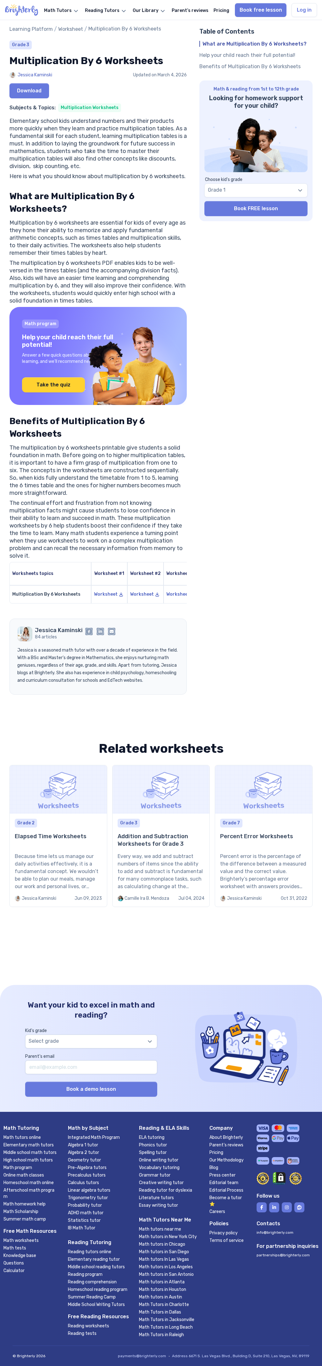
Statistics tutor (84, 1220)
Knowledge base (19, 1255)
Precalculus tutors (87, 1175)
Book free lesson (261, 10)
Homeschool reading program (97, 1289)
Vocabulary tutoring (159, 1167)
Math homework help (24, 1204)
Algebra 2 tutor (83, 1152)
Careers (217, 1211)
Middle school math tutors (30, 1152)
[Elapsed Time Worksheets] (58, 836)
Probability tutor (85, 1205)
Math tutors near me (160, 1229)
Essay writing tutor (158, 1205)
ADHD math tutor (85, 1213)
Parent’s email (39, 1056)
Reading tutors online (89, 1251)
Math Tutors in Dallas (160, 1312)
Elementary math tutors (28, 1145)
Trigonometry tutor (88, 1197)
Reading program (85, 1274)
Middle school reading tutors (96, 1267)
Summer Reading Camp (92, 1297)
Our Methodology (226, 1160)
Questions (13, 1263)
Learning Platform (31, 29)
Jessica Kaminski (35, 75)
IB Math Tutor (81, 1228)
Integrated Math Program (94, 1137)
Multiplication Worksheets (90, 107)
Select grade (44, 1041)
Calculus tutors (83, 1182)
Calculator (14, 1270)
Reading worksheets (88, 1326)
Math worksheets (21, 1240)
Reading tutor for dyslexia (165, 1190)
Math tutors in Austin (160, 1297)
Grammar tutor (154, 1175)
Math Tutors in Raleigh (161, 1334)
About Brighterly (226, 1137)
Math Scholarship (20, 1211)
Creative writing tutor (161, 1182)
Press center (222, 1175)
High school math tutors (28, 1160)
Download (29, 91)
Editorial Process (226, 1190)
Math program (17, 1167)
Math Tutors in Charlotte (164, 1304)
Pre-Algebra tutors (87, 1167)
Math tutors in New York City (168, 1236)
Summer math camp (24, 1219)
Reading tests (82, 1333)
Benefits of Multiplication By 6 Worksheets (250, 66)
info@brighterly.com (275, 1232)
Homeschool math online (28, 1182)
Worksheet (70, 29)
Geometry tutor (84, 1160)
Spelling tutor (153, 1152)
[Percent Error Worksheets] (263, 836)
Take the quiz (53, 385)
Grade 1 (216, 190)
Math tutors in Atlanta (162, 1282)
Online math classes (23, 1175)
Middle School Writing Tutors (96, 1304)
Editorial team (223, 1182)
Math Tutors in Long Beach (166, 1327)
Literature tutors (156, 1197)
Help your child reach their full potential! (247, 55)
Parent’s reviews (226, 1145)
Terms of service (226, 1240)
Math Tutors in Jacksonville (166, 1319)
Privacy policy (223, 1233)
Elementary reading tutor (94, 1259)
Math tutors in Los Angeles (166, 1267)
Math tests (14, 1248)
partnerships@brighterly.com (283, 1255)
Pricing (216, 1152)
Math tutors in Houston (162, 1289)
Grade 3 (20, 44)
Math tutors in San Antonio (166, 1274)
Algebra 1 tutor (83, 1145)
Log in (304, 10)
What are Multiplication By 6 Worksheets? (255, 44)
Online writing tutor (158, 1160)
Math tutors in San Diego (164, 1251)
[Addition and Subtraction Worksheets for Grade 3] (161, 836)
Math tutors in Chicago (162, 1244)
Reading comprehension (92, 1282)
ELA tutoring (151, 1137)
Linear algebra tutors (89, 1190)
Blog (213, 1167)
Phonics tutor (153, 1145)
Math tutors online (22, 1137)
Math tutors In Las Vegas (164, 1259)
